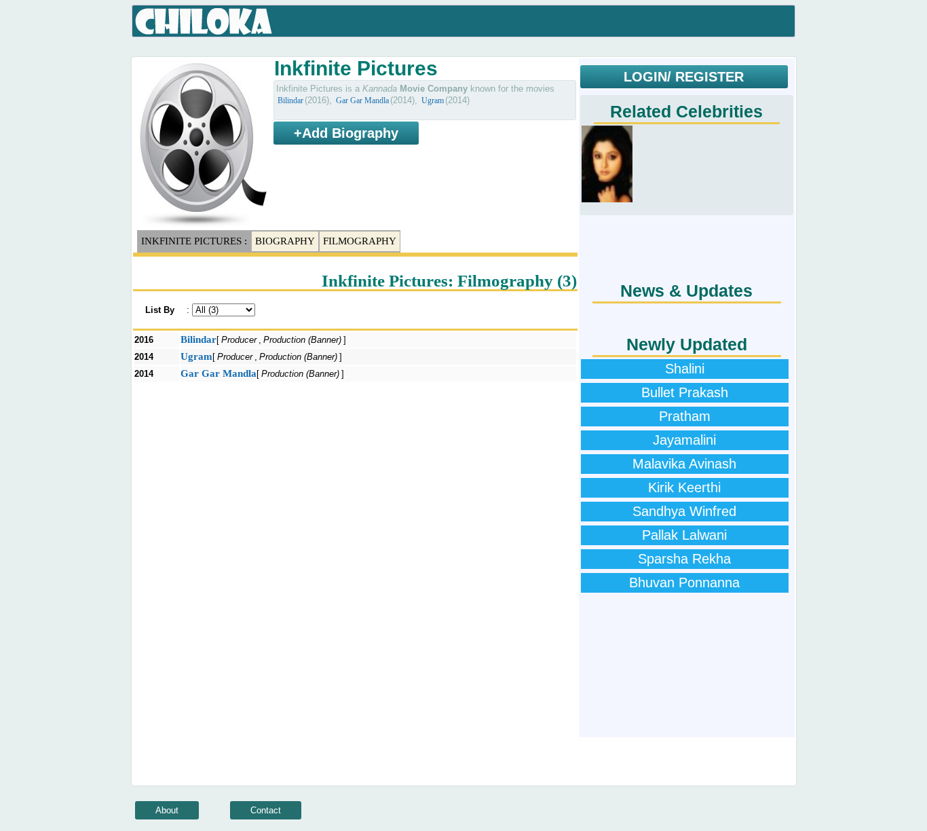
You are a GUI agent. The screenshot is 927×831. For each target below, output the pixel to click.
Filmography (359, 241)
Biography (285, 241)
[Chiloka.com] (203, 21)
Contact (265, 810)
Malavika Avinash (684, 463)
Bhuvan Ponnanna (684, 582)
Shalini (684, 368)
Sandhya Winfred (684, 511)
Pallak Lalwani (684, 535)
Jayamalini (684, 439)
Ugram (432, 100)
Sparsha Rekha (684, 558)
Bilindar (290, 100)
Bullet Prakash (684, 392)
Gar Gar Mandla (362, 100)
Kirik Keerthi (684, 487)
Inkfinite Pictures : (194, 241)
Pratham (685, 416)
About (166, 810)
